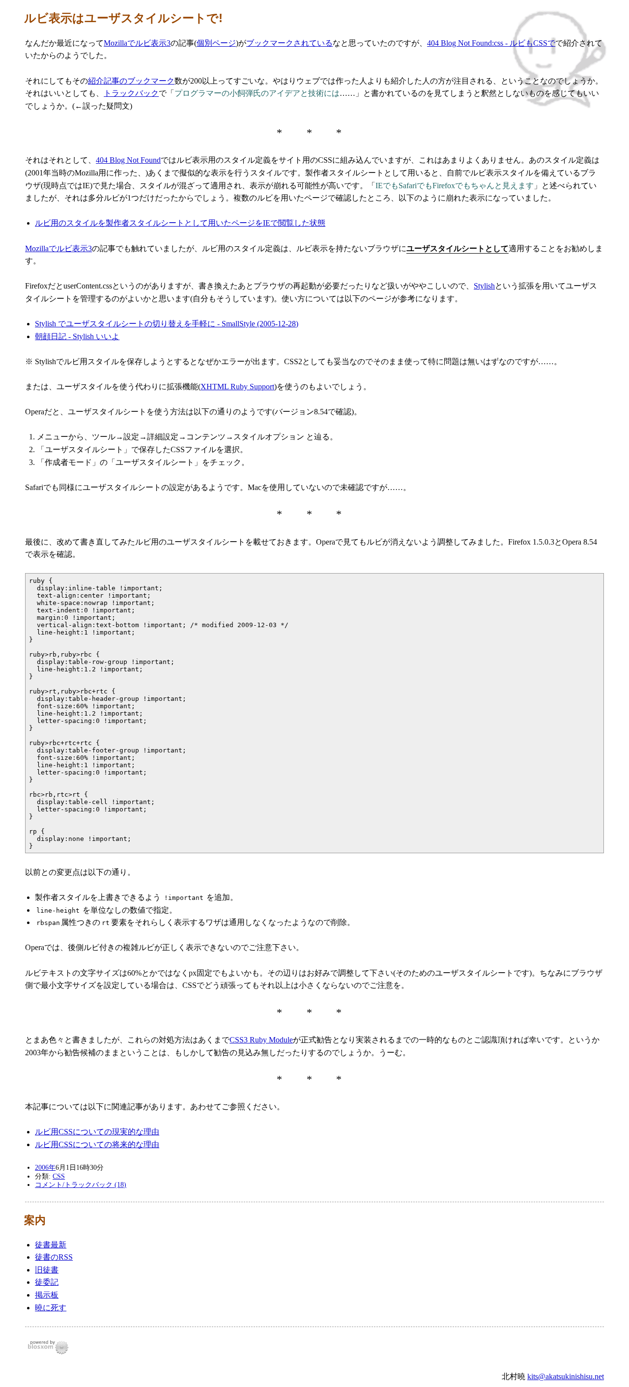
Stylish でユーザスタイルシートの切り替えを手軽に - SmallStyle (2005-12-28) (166, 323)
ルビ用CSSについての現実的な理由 (97, 1131)
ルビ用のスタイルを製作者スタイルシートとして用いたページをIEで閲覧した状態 (180, 223)
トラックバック (131, 93)
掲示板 (46, 1295)
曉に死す (50, 1307)
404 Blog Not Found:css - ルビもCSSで (491, 43)
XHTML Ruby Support (237, 386)
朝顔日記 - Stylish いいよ (77, 336)
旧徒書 (46, 1270)
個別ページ (216, 43)
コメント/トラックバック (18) (80, 1184)
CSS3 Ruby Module (261, 1040)
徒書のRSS (54, 1257)
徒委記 (46, 1282)
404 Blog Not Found (128, 160)
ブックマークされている (289, 43)
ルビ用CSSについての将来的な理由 (97, 1144)
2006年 (45, 1167)
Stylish (484, 286)
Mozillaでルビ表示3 (137, 43)
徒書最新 (50, 1245)
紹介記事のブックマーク (131, 81)
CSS (59, 1176)
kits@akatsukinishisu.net (565, 1376)
